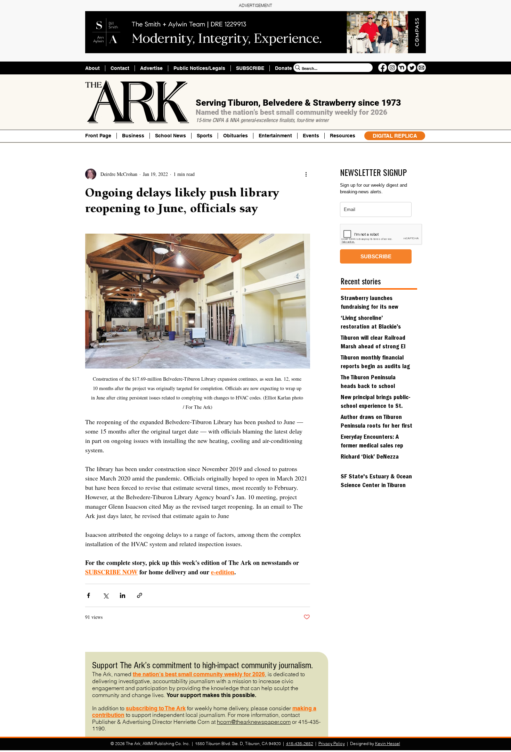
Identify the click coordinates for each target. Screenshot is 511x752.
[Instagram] (392, 67)
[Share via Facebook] (88, 595)
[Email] (421, 67)
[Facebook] (382, 67)
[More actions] (306, 174)
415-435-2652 (299, 743)
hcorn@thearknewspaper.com (254, 721)
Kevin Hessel (387, 743)
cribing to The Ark (162, 708)
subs (132, 708)
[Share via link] (139, 595)
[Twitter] (411, 67)
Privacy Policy (331, 743)
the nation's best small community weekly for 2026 (199, 674)
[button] (342, 136)
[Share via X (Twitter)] (105, 595)
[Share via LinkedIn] (122, 595)
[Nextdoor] (402, 67)
